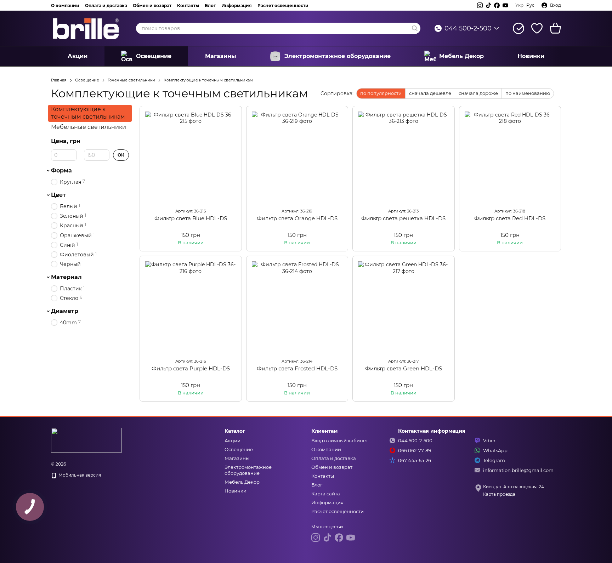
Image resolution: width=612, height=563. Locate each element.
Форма (61, 170)
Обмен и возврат (152, 5)
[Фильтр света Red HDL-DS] (510, 157)
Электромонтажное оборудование (337, 56)
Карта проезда (499, 494)
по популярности (381, 93)
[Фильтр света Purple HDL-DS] (190, 306)
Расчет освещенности (282, 5)
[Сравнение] (518, 28)
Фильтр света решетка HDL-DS (403, 218)
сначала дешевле (430, 93)
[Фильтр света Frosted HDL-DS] (297, 306)
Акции (77, 56)
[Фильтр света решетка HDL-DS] (403, 157)
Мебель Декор (461, 56)
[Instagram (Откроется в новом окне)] (480, 5)
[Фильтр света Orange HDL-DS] (297, 157)
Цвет (58, 195)
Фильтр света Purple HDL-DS (191, 368)
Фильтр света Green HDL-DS (403, 368)
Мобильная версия (79, 475)
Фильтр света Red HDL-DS (509, 218)
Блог (210, 5)
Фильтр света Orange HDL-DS (297, 218)
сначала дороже (478, 93)
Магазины (220, 56)
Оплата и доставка (106, 5)
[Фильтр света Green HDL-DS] (403, 306)
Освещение (153, 56)
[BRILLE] (86, 439)
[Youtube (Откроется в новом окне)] (505, 5)
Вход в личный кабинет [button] (339, 440)
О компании (65, 5)
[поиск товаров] (414, 28)
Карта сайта (325, 493)
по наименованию (527, 93)
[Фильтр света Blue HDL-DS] (190, 157)
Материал (66, 277)
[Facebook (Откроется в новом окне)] (497, 5)
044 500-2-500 (468, 28)
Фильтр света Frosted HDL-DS (297, 368)
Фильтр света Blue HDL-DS (190, 218)
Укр (519, 5)
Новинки (530, 56)
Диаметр (64, 311)
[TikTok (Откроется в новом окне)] (488, 5)
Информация (236, 5)
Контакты (188, 5)
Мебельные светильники (88, 126)
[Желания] (537, 28)
